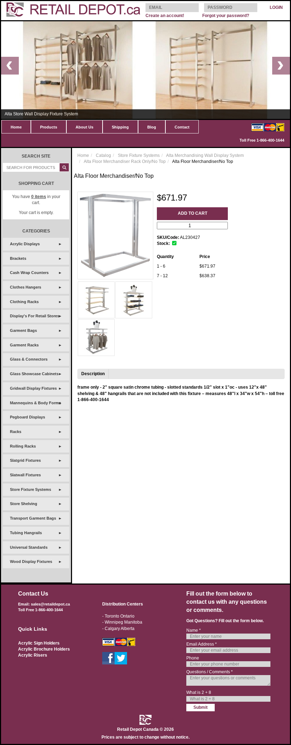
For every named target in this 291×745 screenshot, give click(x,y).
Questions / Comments (209, 671)
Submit (200, 707)
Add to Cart (192, 213)
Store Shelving (23, 504)
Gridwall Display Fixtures (33, 388)
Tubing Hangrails (26, 533)
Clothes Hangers (25, 287)
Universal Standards (29, 547)
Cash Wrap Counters (29, 272)
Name (193, 630)
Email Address (201, 644)
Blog (151, 127)
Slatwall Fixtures (25, 475)
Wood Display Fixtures (31, 561)
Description (93, 373)
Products (48, 127)
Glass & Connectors (29, 359)
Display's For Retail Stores (34, 316)
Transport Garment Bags (33, 518)
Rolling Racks (23, 446)
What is (198, 692)
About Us (84, 127)
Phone (192, 658)
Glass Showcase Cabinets (34, 374)
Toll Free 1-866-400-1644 (262, 140)
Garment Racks (24, 345)
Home (16, 127)
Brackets (18, 258)
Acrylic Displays (25, 244)
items (38, 196)
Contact (182, 127)
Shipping (120, 127)
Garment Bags (23, 330)
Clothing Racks (24, 302)
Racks (15, 431)
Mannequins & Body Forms (35, 403)
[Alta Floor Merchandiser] (96, 300)
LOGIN (276, 7)
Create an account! (165, 15)
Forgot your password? (225, 15)
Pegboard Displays (27, 417)
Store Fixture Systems (30, 489)
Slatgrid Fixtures (25, 460)
